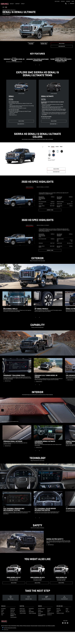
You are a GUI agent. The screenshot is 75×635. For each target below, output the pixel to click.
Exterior (52, 146)
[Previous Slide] (2, 410)
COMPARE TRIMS (50, 210)
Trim (49, 146)
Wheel (61, 146)
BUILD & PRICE (61, 43)
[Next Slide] (39, 65)
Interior (57, 146)
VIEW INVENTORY (61, 46)
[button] (12, 39)
